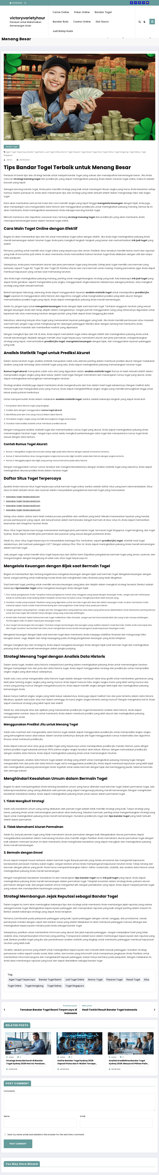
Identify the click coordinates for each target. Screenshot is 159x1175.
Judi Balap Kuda (63, 31)
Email (82, 1116)
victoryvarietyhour (27, 18)
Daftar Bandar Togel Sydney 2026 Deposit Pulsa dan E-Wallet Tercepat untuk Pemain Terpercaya (77, 1062)
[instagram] (143, 2)
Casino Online (82, 21)
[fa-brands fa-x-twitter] (135, 2)
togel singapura (74, 985)
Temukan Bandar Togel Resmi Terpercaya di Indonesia (48, 1011)
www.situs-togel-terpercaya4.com (23, 510)
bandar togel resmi (35, 152)
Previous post (70, 1005)
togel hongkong (121, 152)
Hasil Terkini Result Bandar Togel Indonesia (109, 1009)
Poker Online (82, 12)
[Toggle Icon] (152, 21)
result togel (91, 152)
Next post (87, 1005)
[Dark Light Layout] (144, 21)
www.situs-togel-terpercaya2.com (23, 501)
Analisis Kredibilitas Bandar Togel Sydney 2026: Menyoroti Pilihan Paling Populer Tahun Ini (129, 1062)
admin (9, 160)
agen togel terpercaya (16, 152)
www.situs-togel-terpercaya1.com (23, 496)
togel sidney (134, 152)
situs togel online (105, 152)
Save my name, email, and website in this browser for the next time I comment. (45, 1134)
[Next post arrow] (154, 1010)
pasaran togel (79, 152)
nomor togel (66, 152)
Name (7, 1116)
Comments (9, 1091)
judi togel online (52, 152)
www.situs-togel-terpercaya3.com (23, 505)
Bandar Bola (60, 21)
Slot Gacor (102, 21)
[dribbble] (139, 2)
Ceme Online (61, 12)
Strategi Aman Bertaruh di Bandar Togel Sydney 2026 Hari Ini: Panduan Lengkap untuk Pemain (25, 1062)
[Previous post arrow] (4, 1010)
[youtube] (147, 2)
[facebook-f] (131, 2)
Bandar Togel (103, 12)
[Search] (140, 21)
